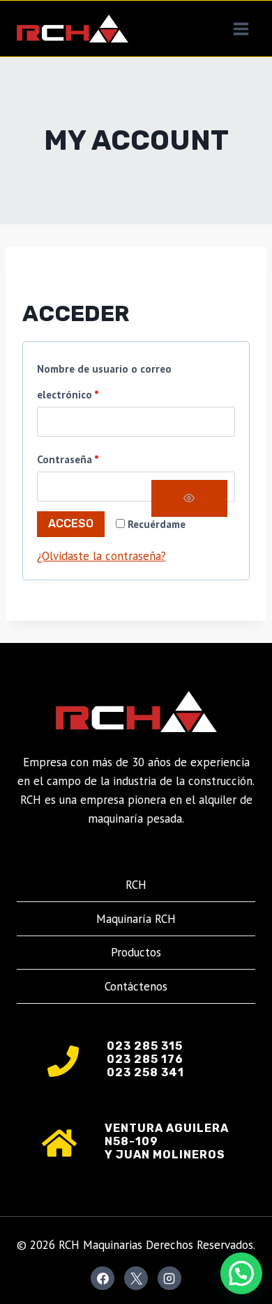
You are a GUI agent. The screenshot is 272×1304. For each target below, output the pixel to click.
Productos (136, 952)
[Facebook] (102, 1278)
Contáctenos (136, 986)
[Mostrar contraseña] (189, 498)
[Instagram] (169, 1278)
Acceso (70, 523)
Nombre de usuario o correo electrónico (104, 384)
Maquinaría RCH (136, 918)
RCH (136, 884)
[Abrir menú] (240, 28)
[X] (136, 1278)
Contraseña (71, 461)
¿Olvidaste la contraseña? (101, 556)
